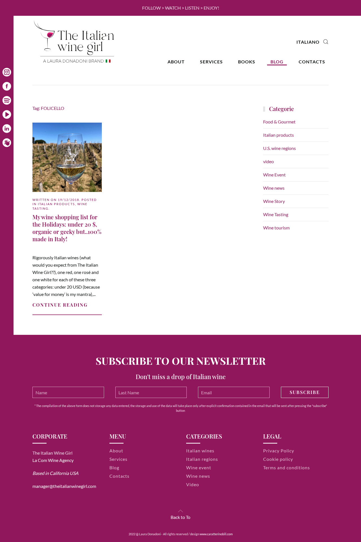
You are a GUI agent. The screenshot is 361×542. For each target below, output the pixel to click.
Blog (276, 61)
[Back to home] (74, 42)
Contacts (312, 61)
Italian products (56, 204)
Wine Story (274, 201)
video (268, 161)
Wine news (274, 188)
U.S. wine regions (279, 148)
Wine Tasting (275, 214)
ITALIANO (308, 42)
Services (211, 61)
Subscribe (305, 392)
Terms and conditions (286, 467)
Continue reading (60, 305)
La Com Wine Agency (53, 460)
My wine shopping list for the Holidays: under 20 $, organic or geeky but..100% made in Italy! (67, 228)
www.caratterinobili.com (216, 534)
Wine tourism (276, 227)
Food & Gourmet (279, 121)
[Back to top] (180, 511)
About (176, 61)
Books (246, 61)
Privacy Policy (278, 450)
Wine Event (274, 174)
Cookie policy (278, 459)
